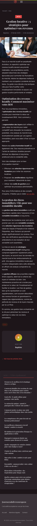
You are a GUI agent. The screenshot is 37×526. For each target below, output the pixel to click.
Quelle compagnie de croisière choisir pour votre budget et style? (17, 446)
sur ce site (30, 194)
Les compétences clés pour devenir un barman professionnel (17, 420)
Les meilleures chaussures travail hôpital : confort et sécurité (16, 426)
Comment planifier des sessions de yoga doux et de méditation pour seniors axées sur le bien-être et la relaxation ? (18, 390)
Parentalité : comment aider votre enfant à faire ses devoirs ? (18, 465)
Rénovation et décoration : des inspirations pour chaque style (14, 472)
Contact (24, 512)
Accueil (4, 11)
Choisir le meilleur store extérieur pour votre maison (18, 452)
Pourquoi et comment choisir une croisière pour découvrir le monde (16, 439)
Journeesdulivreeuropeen (14, 502)
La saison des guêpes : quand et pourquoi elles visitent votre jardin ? (17, 405)
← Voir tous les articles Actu (12, 359)
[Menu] (21, 1)
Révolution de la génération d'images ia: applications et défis (18, 433)
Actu (10, 11)
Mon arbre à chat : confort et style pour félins (17, 459)
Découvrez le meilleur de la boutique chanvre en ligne (17, 383)
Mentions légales (14, 512)
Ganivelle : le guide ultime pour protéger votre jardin (15, 398)
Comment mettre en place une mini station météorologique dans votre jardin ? (18, 412)
